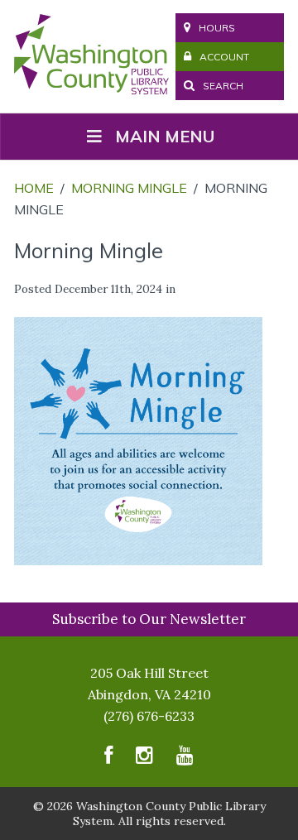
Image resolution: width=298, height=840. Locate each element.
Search (221, 85)
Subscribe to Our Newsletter (149, 619)
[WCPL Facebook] (108, 758)
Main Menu (164, 136)
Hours (217, 28)
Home (34, 188)
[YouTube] (185, 758)
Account (224, 56)
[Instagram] (144, 758)
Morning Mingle (129, 188)
